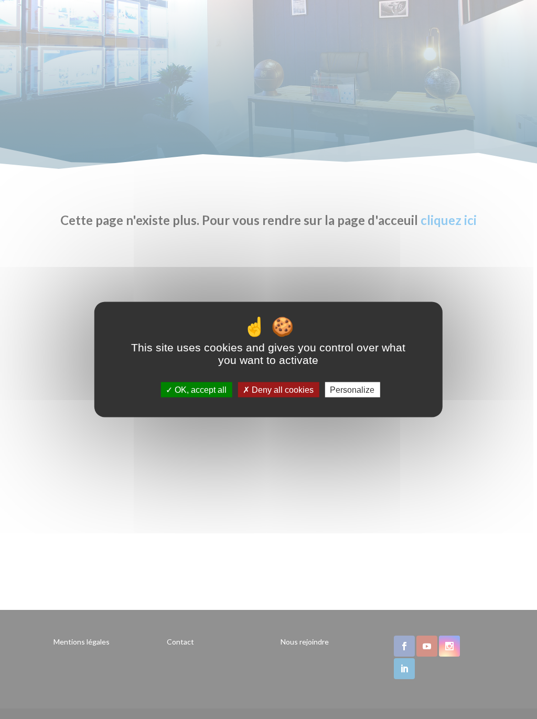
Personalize (352, 389)
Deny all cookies (282, 389)
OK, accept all (200, 389)
